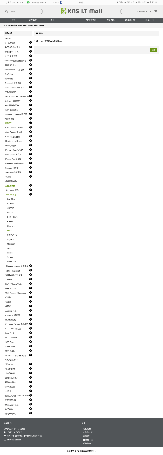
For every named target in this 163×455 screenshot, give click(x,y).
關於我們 (87, 429)
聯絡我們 (87, 443)
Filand (41, 25)
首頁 (5, 25)
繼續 (153, 50)
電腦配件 (12, 25)
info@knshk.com (14, 440)
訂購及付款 (88, 440)
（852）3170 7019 (14, 432)
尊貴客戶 (87, 436)
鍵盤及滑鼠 (22, 25)
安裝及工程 (88, 432)
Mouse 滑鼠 (32, 25)
